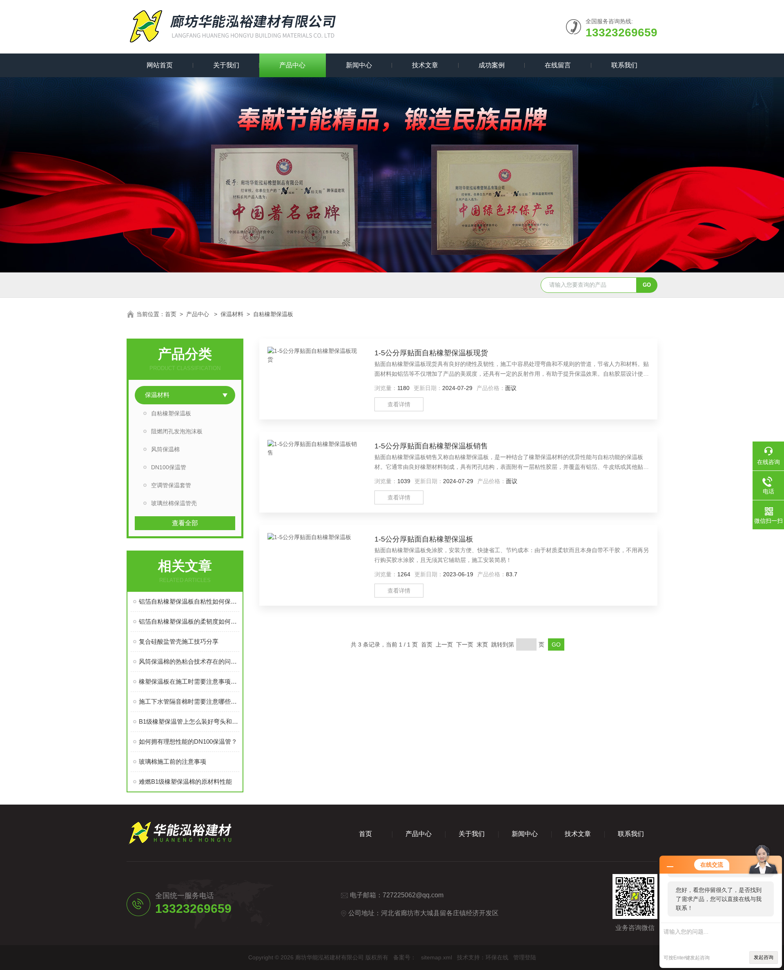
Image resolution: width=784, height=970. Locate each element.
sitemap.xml (436, 957)
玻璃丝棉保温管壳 (174, 503)
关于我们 (226, 65)
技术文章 (425, 65)
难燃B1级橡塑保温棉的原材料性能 (185, 781)
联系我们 (624, 65)
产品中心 (292, 65)
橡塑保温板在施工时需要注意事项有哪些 (189, 681)
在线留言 (558, 65)
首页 (170, 314)
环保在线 (497, 957)
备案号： (404, 957)
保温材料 (231, 314)
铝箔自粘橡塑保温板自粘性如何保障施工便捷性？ (189, 601)
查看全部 (185, 523)
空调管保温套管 (171, 485)
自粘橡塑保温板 (273, 314)
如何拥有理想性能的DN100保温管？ (188, 741)
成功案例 (492, 65)
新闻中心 (359, 65)
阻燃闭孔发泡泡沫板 (177, 431)
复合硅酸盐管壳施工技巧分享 (178, 641)
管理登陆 (524, 957)
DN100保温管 (168, 467)
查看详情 (399, 404)
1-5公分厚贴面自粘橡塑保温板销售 (431, 446)
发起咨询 (763, 957)
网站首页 (160, 65)
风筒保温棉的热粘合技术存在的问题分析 (189, 661)
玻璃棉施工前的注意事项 (172, 761)
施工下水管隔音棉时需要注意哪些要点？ (189, 701)
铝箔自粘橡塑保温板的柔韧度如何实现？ (189, 621)
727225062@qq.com (413, 895)
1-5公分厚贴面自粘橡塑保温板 (423, 539)
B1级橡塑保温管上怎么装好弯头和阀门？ (189, 721)
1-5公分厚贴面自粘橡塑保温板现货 (431, 353)
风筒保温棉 (165, 449)
